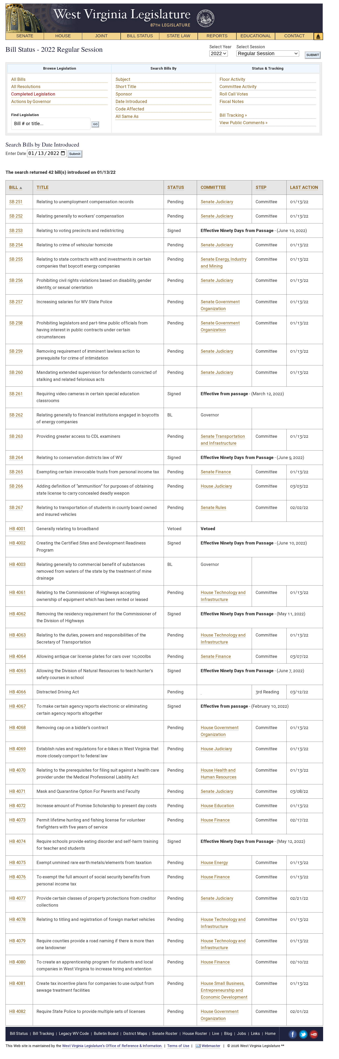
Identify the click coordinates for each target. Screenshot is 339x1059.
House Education (217, 805)
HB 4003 (17, 564)
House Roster (194, 1033)
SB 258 (16, 323)
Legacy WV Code (74, 1033)
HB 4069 (17, 748)
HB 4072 (17, 805)
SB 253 (16, 230)
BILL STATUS (140, 35)
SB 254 (16, 244)
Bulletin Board (106, 1033)
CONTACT (294, 35)
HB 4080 (17, 962)
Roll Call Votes (234, 94)
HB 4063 (17, 635)
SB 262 (16, 414)
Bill (13, 187)
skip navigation (209, 5)
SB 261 (16, 393)
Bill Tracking (43, 1033)
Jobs (241, 1033)
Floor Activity (232, 79)
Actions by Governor (31, 101)
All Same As (127, 116)
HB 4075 (17, 862)
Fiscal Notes (232, 101)
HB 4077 (17, 898)
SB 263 (16, 436)
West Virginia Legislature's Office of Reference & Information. (112, 1046)
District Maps (135, 1033)
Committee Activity (238, 86)
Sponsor (124, 94)
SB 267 (16, 507)
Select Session (250, 46)
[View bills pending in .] (201, 692)
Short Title (126, 86)
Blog (228, 1033)
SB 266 (16, 486)
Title (42, 187)
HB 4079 (17, 940)
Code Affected (130, 109)
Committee (213, 187)
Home (270, 1033)
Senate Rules (213, 507)
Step (261, 187)
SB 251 (16, 201)
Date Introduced (131, 101)
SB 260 (16, 372)
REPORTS (217, 35)
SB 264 (16, 457)
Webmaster (211, 1046)
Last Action (304, 187)
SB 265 (16, 471)
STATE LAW (178, 35)
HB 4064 (17, 656)
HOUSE (63, 35)
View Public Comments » (243, 122)
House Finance (215, 820)
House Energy (214, 862)
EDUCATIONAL (256, 35)
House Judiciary (216, 486)
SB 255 (16, 259)
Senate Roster (165, 1033)
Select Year (220, 46)
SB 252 (16, 216)
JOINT (101, 35)
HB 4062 (17, 613)
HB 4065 (17, 670)
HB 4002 (17, 543)
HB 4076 (17, 876)
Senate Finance (216, 471)
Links (255, 1033)
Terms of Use (178, 1046)
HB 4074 (17, 841)
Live (215, 1033)
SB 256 (16, 280)
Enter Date (15, 153)
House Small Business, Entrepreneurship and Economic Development (224, 990)
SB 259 (16, 351)
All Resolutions (25, 86)
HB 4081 (17, 983)
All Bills (18, 79)
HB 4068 (17, 727)
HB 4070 (17, 770)
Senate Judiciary (217, 201)
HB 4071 (17, 791)
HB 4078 (17, 919)
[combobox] (50, 123)
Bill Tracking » (233, 115)
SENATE (24, 35)
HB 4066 (17, 691)
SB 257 (16, 301)
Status (175, 187)
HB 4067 (17, 706)
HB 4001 (17, 528)
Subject (123, 79)
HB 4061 (17, 592)
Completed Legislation (33, 94)
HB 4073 (17, 820)
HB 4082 (17, 1011)
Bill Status (19, 1033)
